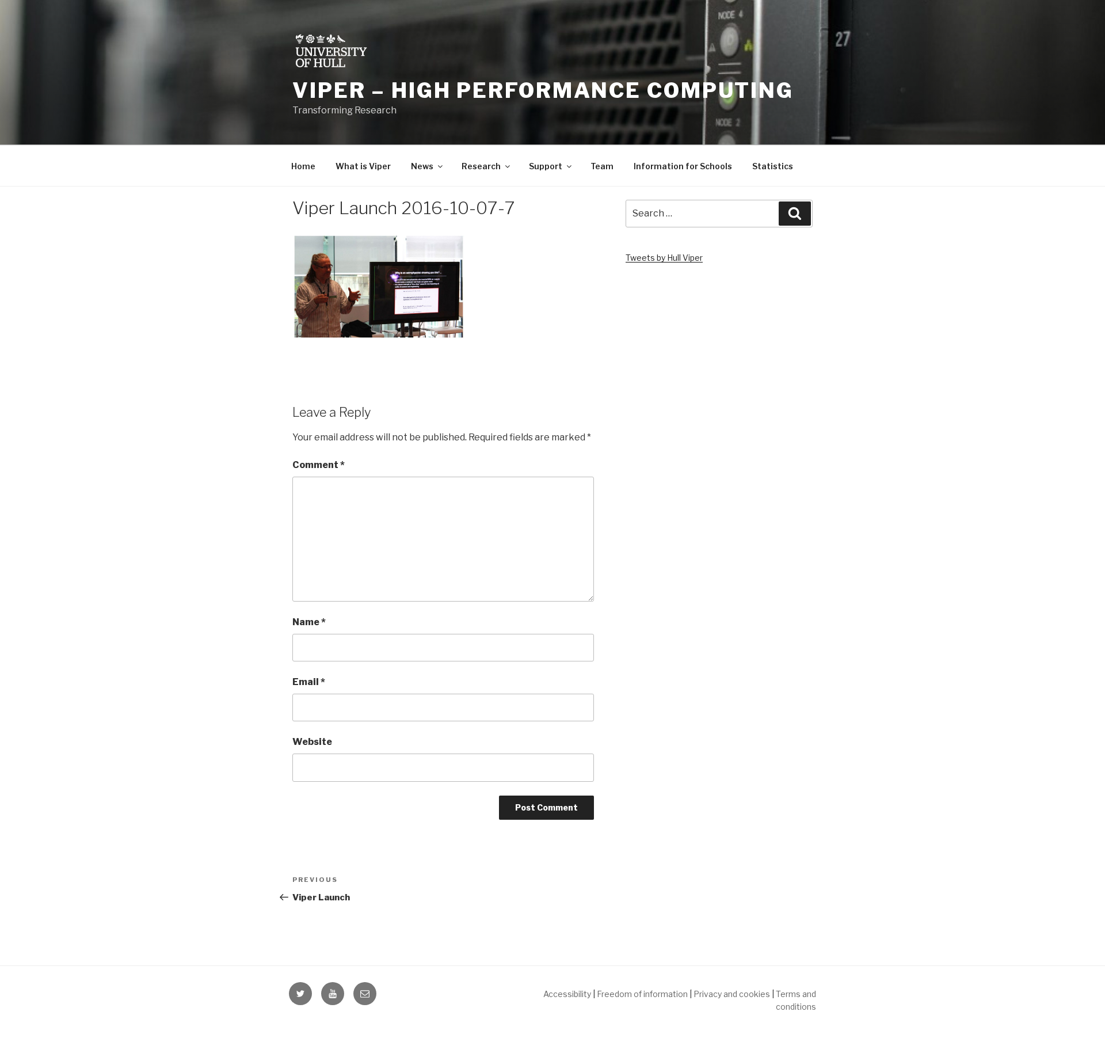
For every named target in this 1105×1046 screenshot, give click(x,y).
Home (303, 166)
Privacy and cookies (732, 994)
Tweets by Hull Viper (664, 258)
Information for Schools (683, 166)
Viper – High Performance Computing (543, 90)
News (422, 166)
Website (312, 741)
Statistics (772, 166)
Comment (318, 464)
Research (481, 166)
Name (309, 622)
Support (545, 166)
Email (308, 681)
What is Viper (363, 166)
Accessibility (567, 994)
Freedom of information (642, 994)
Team (602, 166)
